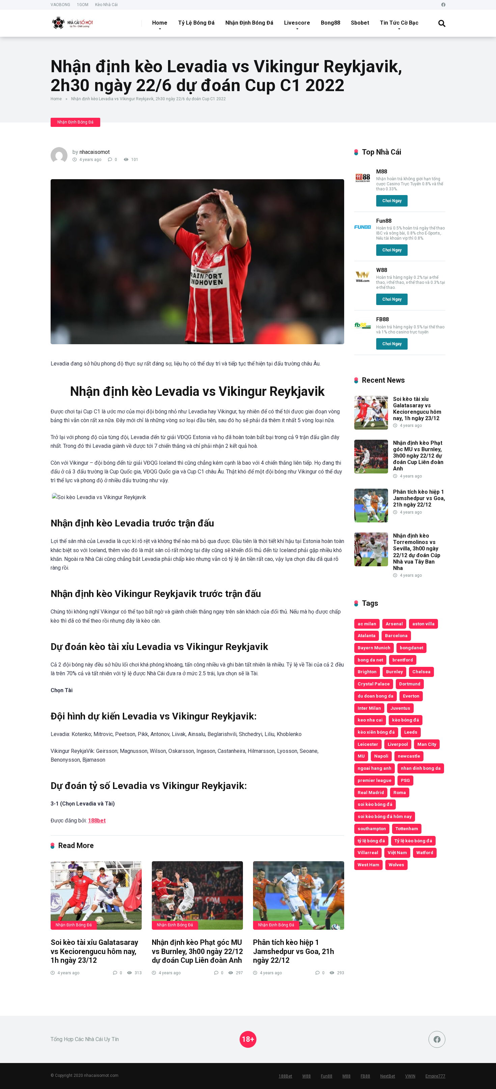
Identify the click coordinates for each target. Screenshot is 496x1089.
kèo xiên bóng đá (376, 732)
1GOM (82, 4)
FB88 (382, 319)
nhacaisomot (95, 152)
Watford (424, 852)
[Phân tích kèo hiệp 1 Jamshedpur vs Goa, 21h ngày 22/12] (298, 895)
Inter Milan (369, 708)
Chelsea (421, 671)
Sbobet (360, 23)
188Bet (285, 1076)
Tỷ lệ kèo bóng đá (413, 840)
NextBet (387, 1076)
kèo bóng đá (405, 720)
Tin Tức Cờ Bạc (399, 23)
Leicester (368, 744)
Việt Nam (397, 852)
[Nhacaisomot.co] (73, 20)
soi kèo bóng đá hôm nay (385, 816)
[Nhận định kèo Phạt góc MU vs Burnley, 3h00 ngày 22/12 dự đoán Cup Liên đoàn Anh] (197, 895)
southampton (372, 828)
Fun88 (383, 221)
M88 (381, 171)
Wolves (396, 864)
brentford (402, 659)
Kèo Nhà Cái (106, 4)
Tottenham (406, 828)
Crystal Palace (374, 683)
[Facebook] (443, 5)
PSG (405, 780)
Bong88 (330, 23)
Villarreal (368, 852)
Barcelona (396, 635)
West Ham (368, 864)
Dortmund (409, 683)
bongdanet (411, 647)
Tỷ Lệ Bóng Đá (196, 23)
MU (361, 756)
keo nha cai (370, 720)
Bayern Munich (374, 647)
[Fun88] (362, 233)
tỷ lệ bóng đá (371, 840)
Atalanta (367, 635)
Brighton (367, 671)
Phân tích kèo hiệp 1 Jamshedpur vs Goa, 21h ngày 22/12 (293, 951)
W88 (381, 270)
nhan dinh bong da (421, 768)
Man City (426, 744)
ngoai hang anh (374, 768)
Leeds (410, 732)
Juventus (400, 708)
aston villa (423, 623)
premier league (374, 780)
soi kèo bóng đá (375, 804)
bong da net (370, 659)
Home (159, 23)
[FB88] (362, 332)
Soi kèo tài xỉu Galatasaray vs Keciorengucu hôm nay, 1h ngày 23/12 (94, 951)
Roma (399, 792)
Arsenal (394, 623)
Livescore (297, 23)
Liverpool (398, 744)
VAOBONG (60, 4)
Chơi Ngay (392, 200)
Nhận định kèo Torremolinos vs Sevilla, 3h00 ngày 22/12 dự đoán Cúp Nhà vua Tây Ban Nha (416, 552)
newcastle (409, 756)
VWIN (410, 1076)
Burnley (394, 671)
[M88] (362, 184)
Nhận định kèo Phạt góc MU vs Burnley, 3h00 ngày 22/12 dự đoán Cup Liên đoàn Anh (197, 951)
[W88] (362, 283)
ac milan (367, 623)
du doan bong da (375, 696)
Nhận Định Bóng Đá (249, 23)
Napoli (381, 756)
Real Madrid (371, 792)
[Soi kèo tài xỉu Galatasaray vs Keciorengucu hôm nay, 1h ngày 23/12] (96, 895)
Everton (411, 696)
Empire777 (435, 1076)
